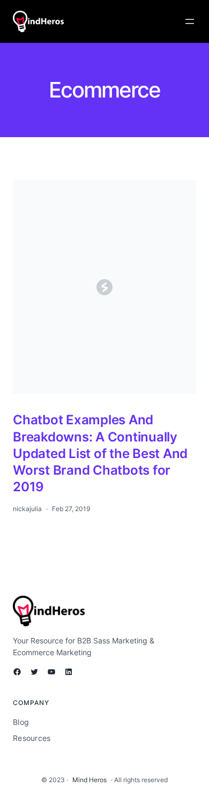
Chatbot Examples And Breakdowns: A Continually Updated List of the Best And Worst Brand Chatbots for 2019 (100, 453)
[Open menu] (189, 21)
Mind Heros (89, 780)
